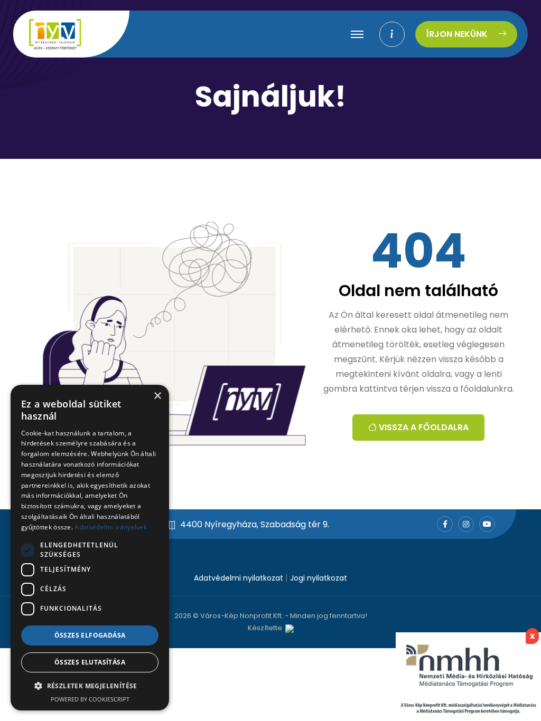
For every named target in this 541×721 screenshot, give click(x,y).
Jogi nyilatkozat (318, 578)
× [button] (157, 396)
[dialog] (90, 547)
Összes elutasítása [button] (89, 662)
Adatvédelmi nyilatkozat (238, 578)
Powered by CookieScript (90, 699)
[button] (89, 685)
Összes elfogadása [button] (90, 635)
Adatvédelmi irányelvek (110, 527)
